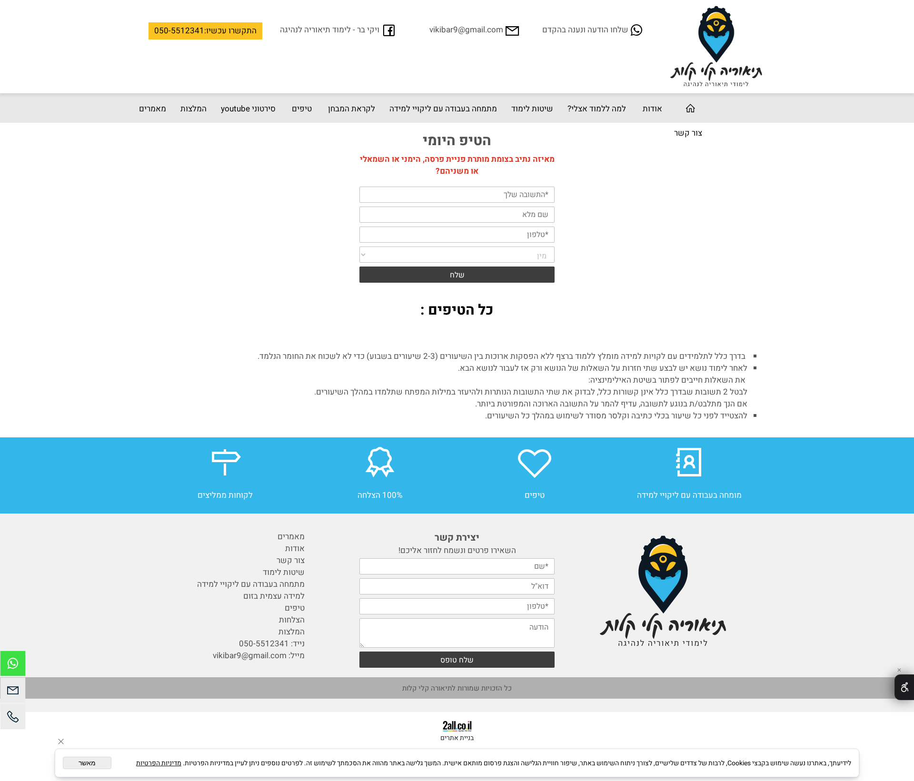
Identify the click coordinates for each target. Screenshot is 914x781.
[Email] (13, 692)
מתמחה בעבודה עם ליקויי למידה (443, 109)
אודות (652, 109)
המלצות (193, 109)
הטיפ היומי (457, 140)
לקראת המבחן (351, 109)
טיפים (302, 109)
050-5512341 (264, 644)
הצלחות (292, 620)
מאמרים (152, 109)
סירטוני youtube (248, 109)
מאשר (87, 763)
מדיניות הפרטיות (158, 763)
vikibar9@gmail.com (250, 656)
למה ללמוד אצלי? (596, 109)
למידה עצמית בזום (274, 596)
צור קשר (688, 133)
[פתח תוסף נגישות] (904, 687)
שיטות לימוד (532, 109)
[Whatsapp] (13, 665)
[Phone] (13, 719)
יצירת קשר (457, 537)
